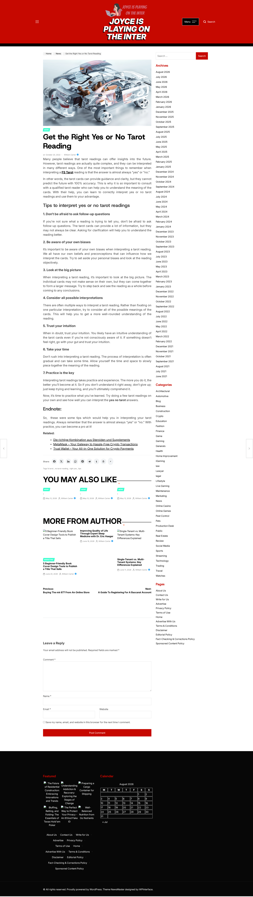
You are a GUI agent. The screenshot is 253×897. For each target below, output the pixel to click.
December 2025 (164, 111)
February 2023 (164, 281)
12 (117, 803)
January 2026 (163, 106)
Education (161, 421)
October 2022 (163, 301)
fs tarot (50, 468)
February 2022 (164, 341)
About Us (161, 590)
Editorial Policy (164, 634)
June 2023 (161, 261)
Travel (159, 570)
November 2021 (164, 351)
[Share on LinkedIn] (68, 461)
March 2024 (162, 216)
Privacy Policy (163, 608)
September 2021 (165, 361)
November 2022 (165, 296)
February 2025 (164, 161)
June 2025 (161, 141)
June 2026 (161, 81)
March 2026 (162, 96)
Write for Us (162, 599)
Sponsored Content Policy (170, 643)
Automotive (162, 396)
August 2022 (163, 311)
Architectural (163, 391)
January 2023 (163, 286)
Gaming (160, 441)
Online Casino (163, 505)
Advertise (161, 603)
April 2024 (161, 211)
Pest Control (162, 515)
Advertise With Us (165, 621)
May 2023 (161, 266)
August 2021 (162, 366)
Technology (162, 560)
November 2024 (165, 176)
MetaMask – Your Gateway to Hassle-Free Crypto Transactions (95, 444)
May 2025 (161, 146)
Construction (163, 411)
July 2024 (161, 196)
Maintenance (163, 490)
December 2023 (165, 231)
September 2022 (165, 306)
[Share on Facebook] (54, 461)
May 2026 (161, 86)
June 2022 (161, 321)
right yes (73, 468)
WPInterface (146, 889)
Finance (160, 431)
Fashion (160, 426)
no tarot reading (61, 468)
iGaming (160, 461)
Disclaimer (161, 630)
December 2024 (165, 171)
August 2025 (163, 131)
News (46, 130)
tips (79, 468)
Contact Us (162, 594)
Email (47, 709)
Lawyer (160, 470)
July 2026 (161, 76)
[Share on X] (61, 461)
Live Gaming (162, 485)
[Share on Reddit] (89, 461)
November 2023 (165, 236)
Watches (160, 575)
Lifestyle (160, 480)
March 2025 (162, 156)
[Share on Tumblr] (96, 461)
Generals (160, 446)
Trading (160, 565)
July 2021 (161, 371)
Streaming (161, 555)
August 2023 (163, 251)
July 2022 (161, 316)
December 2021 (164, 346)
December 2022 (165, 291)
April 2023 (161, 271)
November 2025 (165, 116)
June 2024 (161, 201)
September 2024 (165, 186)
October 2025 (163, 121)
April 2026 (161, 91)
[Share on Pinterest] (82, 461)
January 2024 (163, 226)
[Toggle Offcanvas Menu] (37, 21)
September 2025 (165, 126)
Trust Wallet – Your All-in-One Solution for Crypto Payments (93, 448)
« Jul (104, 822)
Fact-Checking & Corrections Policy (175, 639)
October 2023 (163, 241)
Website (103, 709)
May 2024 (161, 206)
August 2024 (163, 191)
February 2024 (164, 221)
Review (160, 540)
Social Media (163, 545)
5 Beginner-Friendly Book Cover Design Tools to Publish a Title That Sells (60, 566)
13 (124, 803)
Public (159, 530)
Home (159, 617)
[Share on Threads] (103, 461)
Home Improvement (166, 456)
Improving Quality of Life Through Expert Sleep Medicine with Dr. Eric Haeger (96, 533)
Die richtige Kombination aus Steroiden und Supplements (91, 440)
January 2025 (163, 166)
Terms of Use (163, 612)
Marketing (48, 559)
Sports (159, 550)
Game (159, 436)
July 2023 (161, 256)
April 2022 (161, 331)
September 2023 (165, 246)
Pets (158, 520)
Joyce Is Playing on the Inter (127, 29)
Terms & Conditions (166, 625)
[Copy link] (110, 461)
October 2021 (163, 356)
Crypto (159, 416)
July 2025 (161, 136)
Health (159, 451)
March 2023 (162, 276)
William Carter (70, 155)
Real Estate (162, 535)
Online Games (163, 510)
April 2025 (161, 151)
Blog (158, 401)
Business (160, 406)
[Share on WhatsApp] (75, 461)
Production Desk (165, 525)
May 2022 (161, 326)
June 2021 (161, 376)
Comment (49, 659)
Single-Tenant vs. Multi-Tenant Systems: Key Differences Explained (130, 562)
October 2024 (163, 181)
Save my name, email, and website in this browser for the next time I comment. (88, 722)
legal (158, 475)
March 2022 (162, 336)
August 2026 (163, 71)
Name (47, 696)
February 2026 (164, 101)
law (158, 465)
